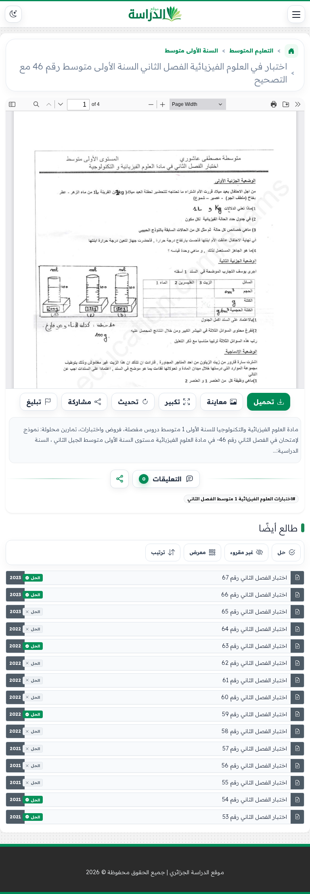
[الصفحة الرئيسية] (291, 51)
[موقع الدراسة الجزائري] (155, 14)
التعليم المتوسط (251, 50)
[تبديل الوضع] (13, 14)
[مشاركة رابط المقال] (119, 479)
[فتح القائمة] (296, 14)
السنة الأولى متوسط (191, 50)
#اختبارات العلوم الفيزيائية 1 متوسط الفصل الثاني (241, 499)
